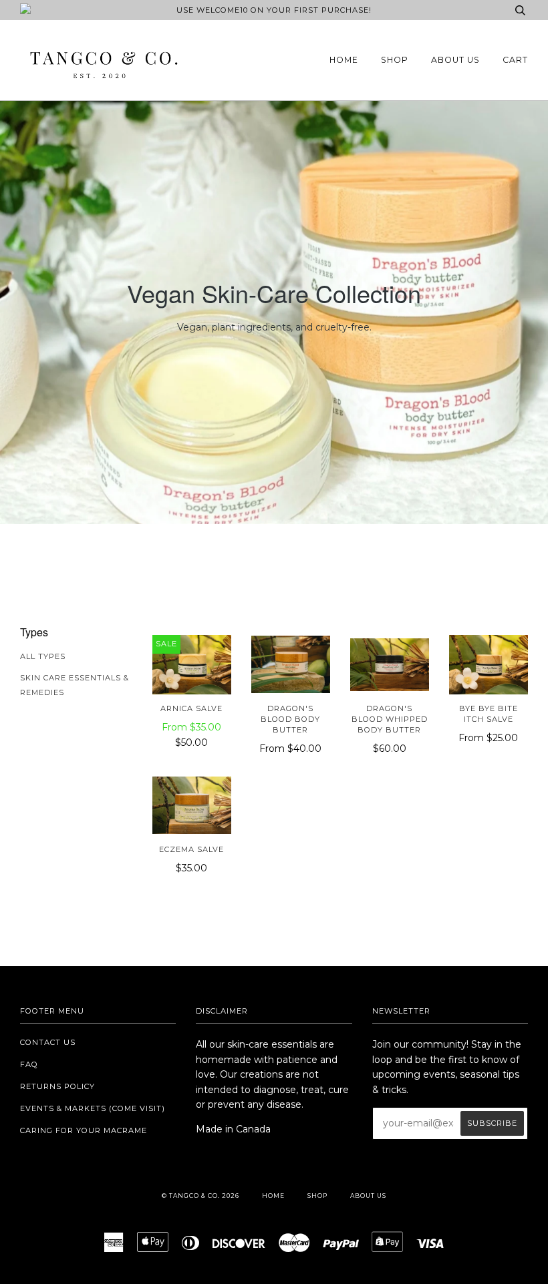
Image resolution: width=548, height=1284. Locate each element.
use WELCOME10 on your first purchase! (274, 10)
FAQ (29, 1064)
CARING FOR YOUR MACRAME (83, 1130)
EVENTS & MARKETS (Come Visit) (92, 1108)
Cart (515, 60)
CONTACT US (48, 1042)
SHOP (394, 60)
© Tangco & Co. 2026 (200, 1195)
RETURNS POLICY (57, 1086)
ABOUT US (455, 60)
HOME (343, 60)
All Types (42, 656)
